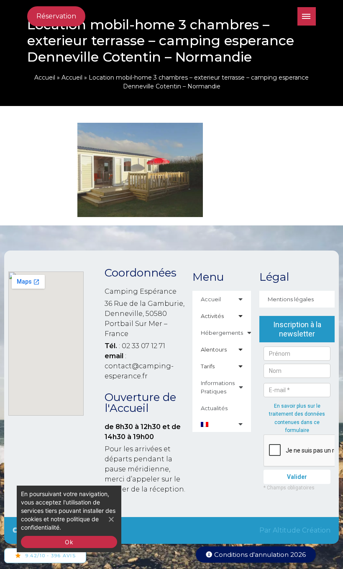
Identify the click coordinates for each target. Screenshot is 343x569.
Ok (69, 542)
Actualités (214, 408)
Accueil (44, 77)
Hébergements (222, 332)
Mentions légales (291, 299)
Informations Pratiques (218, 387)
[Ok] (111, 519)
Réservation (56, 16)
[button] (256, 554)
